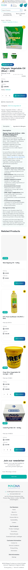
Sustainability (14, 520)
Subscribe (14, 476)
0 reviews (24, 74)
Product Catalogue (14, 529)
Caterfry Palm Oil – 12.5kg (12, 428)
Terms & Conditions (14, 545)
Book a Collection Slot (20, 14)
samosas (16, 157)
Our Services (14, 514)
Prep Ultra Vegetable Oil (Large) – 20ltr (11, 373)
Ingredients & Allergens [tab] (19, 126)
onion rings (10, 157)
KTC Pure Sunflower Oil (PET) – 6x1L (13, 317)
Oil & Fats (8, 20)
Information (14, 550)
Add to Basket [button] (20, 394)
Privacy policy (8, 567)
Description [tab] (6, 126)
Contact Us (14, 543)
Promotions (14, 531)
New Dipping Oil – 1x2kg (11, 263)
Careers (14, 522)
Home (2, 20)
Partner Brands (14, 534)
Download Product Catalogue (14, 536)
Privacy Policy (14, 548)
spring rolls (22, 157)
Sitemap (14, 557)
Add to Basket (20, 283)
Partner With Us (14, 517)
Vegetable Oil (17, 105)
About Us (14, 512)
